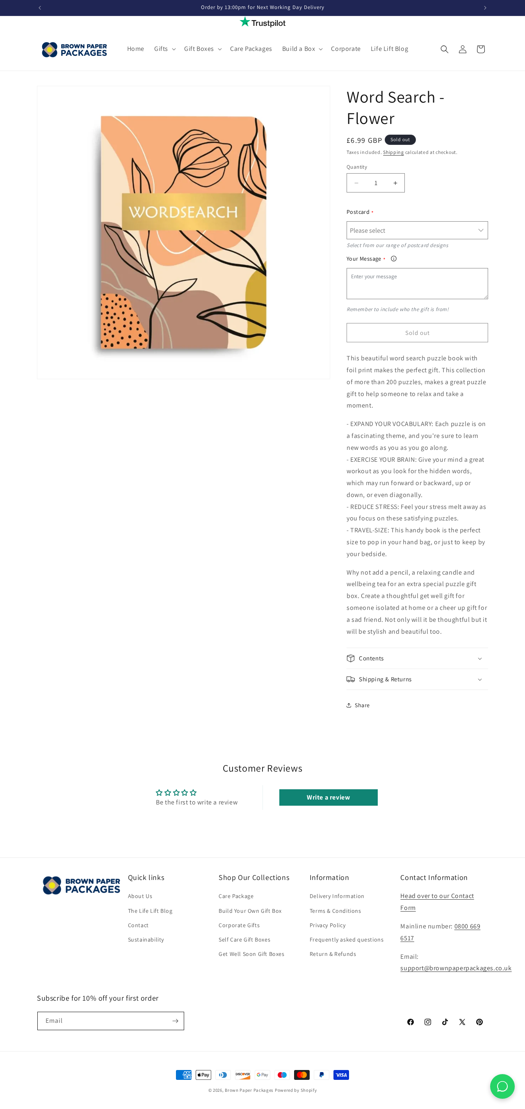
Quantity (357, 166)
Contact (138, 925)
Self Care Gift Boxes (244, 939)
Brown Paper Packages (249, 1090)
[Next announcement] (485, 8)
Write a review (328, 797)
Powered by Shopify (296, 1090)
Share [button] (362, 705)
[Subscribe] (175, 1021)
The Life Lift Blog (150, 910)
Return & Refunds (333, 954)
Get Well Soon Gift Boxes (251, 954)
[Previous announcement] (40, 8)
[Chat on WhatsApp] (502, 1086)
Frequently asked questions (347, 939)
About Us (140, 896)
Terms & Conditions (335, 910)
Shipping (393, 152)
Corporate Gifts (239, 925)
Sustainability (146, 939)
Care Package (236, 896)
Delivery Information (337, 896)
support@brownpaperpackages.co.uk (455, 968)
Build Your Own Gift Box (250, 910)
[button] (164, 49)
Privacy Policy (327, 925)
